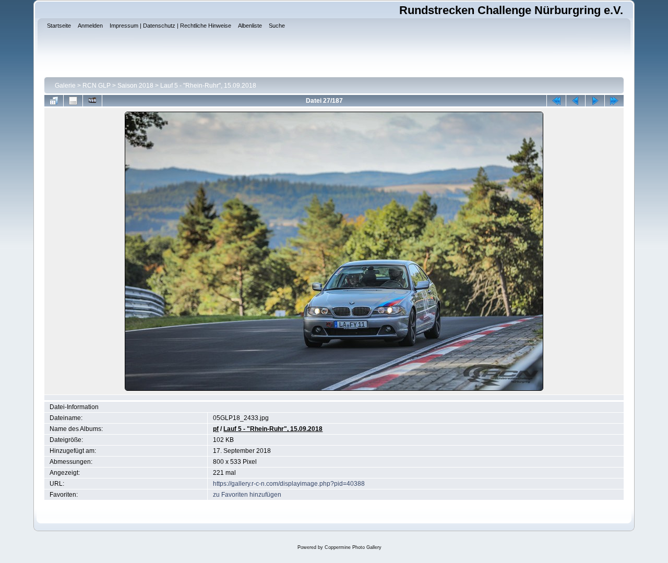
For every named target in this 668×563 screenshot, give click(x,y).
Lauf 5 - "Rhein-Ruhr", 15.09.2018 (208, 85)
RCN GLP (96, 85)
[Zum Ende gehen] (614, 100)
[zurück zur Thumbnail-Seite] (53, 100)
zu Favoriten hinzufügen (247, 494)
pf (216, 429)
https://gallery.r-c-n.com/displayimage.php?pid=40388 (289, 483)
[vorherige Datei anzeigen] (575, 100)
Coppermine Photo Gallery (353, 547)
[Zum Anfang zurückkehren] (556, 100)
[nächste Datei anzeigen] (595, 100)
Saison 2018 (135, 85)
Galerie (65, 85)
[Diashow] (92, 100)
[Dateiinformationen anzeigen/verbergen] (73, 100)
